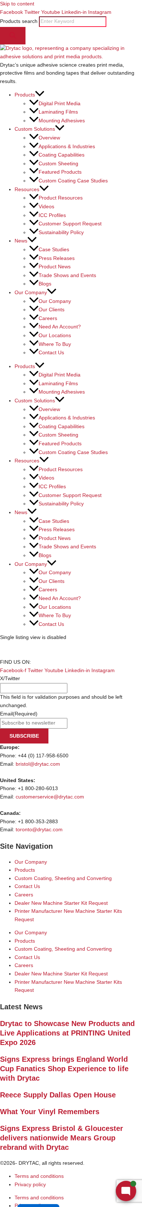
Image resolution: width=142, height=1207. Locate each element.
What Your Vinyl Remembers (49, 1112)
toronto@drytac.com (39, 829)
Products (25, 870)
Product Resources (61, 198)
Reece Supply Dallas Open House (58, 1095)
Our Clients (51, 309)
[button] (39, 95)
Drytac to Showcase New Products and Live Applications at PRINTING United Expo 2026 (67, 1032)
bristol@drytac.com (38, 764)
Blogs (45, 284)
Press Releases (57, 258)
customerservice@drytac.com (50, 797)
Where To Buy (55, 344)
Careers (48, 318)
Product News (55, 266)
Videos (46, 206)
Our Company (55, 301)
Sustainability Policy (61, 232)
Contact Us (51, 352)
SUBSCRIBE (24, 736)
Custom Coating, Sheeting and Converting (63, 878)
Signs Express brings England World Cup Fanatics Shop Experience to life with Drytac (64, 1068)
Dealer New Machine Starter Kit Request (61, 903)
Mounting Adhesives (62, 120)
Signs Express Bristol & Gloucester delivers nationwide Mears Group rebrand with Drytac (61, 1137)
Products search (19, 21)
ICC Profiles (52, 215)
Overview (49, 138)
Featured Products (60, 172)
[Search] (12, 36)
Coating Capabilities (61, 155)
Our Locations (55, 335)
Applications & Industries (67, 146)
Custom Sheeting (58, 163)
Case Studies (54, 249)
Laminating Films (58, 112)
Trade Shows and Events (67, 275)
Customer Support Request (70, 223)
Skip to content (17, 4)
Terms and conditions (39, 1176)
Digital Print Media (59, 103)
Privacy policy (30, 1184)
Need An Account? (60, 327)
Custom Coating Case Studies (73, 181)
